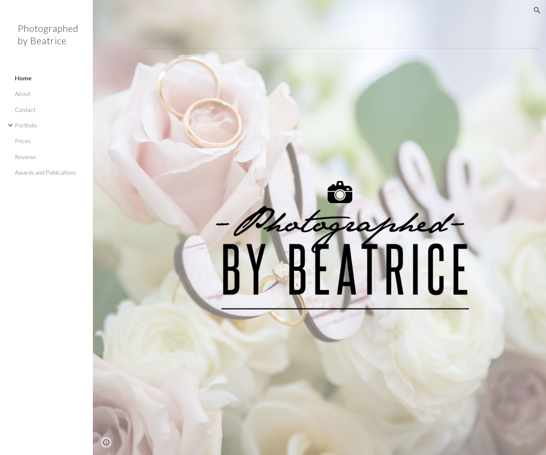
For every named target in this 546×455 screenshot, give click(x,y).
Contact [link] (25, 109)
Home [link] (23, 77)
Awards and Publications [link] (45, 172)
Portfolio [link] (26, 125)
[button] (537, 10)
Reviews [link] (25, 156)
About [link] (22, 93)
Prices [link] (23, 140)
